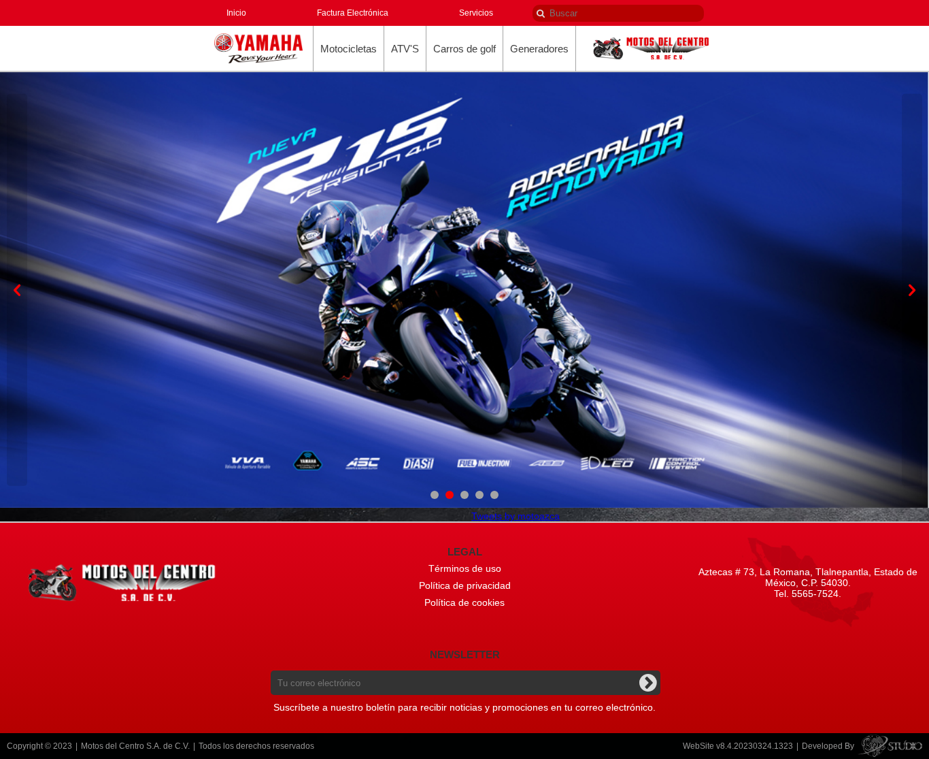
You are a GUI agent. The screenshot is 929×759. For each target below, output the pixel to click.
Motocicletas (348, 48)
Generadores (539, 48)
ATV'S (405, 48)
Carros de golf (464, 48)
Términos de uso (464, 568)
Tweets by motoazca (515, 516)
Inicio (236, 13)
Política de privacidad (465, 585)
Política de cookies (464, 602)
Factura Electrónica (352, 13)
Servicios (476, 13)
